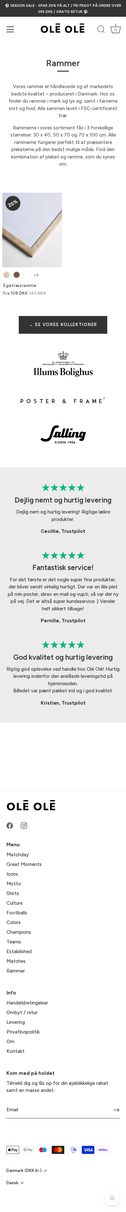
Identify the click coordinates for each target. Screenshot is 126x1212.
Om (10, 1041)
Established (19, 951)
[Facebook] (9, 825)
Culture (14, 903)
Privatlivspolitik (23, 1032)
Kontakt (15, 1051)
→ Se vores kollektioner (63, 324)
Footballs (16, 913)
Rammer (15, 971)
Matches (16, 961)
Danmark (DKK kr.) (24, 1170)
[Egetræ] (6, 275)
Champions (18, 932)
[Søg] (101, 30)
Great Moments (24, 864)
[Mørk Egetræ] (16, 275)
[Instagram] (24, 825)
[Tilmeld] (116, 1110)
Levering (15, 1022)
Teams (13, 942)
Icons (12, 874)
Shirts (12, 893)
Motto (13, 884)
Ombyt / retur (21, 1012)
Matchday (17, 855)
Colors (13, 922)
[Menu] (10, 29)
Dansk (12, 1182)
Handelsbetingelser (27, 1003)
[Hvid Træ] (27, 275)
